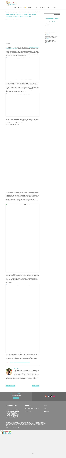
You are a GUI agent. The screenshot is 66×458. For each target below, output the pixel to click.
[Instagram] (54, 396)
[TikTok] (51, 396)
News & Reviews (27, 362)
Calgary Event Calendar (52, 18)
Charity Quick (16, 368)
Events (30, 7)
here (47, 25)
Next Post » (35, 385)
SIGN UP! (16, 398)
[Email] (46, 396)
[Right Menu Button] (65, 435)
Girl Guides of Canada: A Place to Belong (31, 406)
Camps (49, 7)
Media (45, 408)
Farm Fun (11, 362)
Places (36, 7)
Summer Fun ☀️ (22, 7)
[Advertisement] (51, 57)
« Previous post (10, 385)
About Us (45, 405)
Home (7, 11)
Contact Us (46, 409)
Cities (54, 7)
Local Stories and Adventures (19, 362)
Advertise (45, 406)
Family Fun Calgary (10, 427)
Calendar (13, 7)
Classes (42, 7)
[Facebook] (48, 396)
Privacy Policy (46, 411)
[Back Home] (15, 3)
